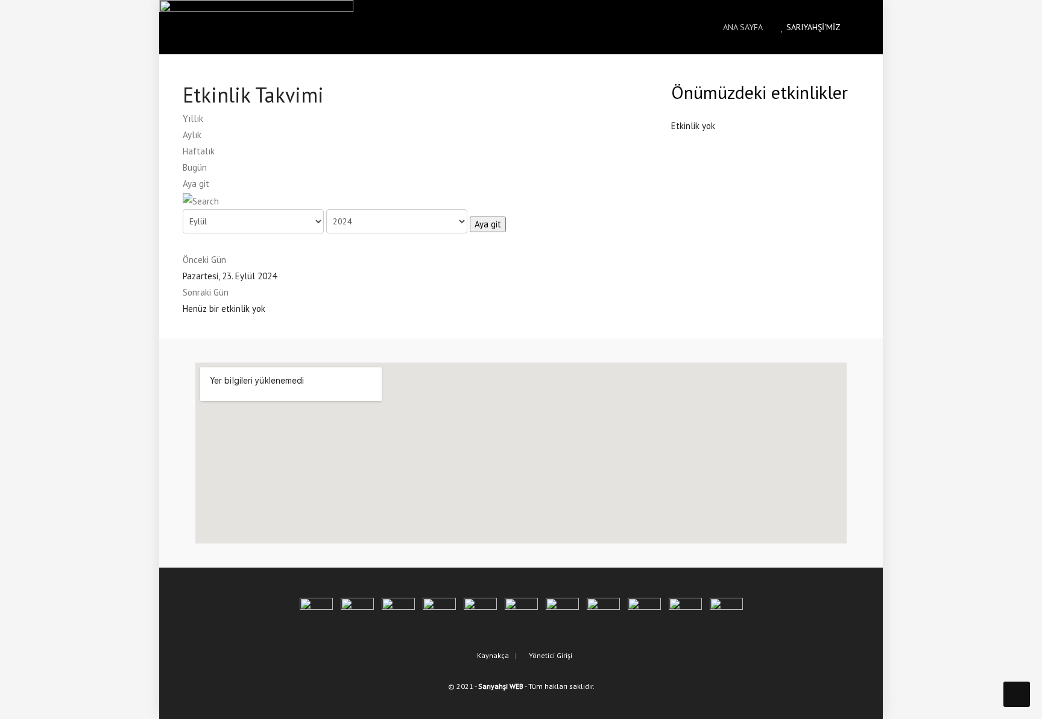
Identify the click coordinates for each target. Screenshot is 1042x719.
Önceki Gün (204, 259)
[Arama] (201, 200)
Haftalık (199, 151)
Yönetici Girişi (549, 655)
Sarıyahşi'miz (812, 27)
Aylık (192, 135)
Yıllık (193, 118)
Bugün (195, 167)
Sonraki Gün (206, 292)
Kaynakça (492, 655)
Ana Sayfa (742, 27)
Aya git (196, 183)
